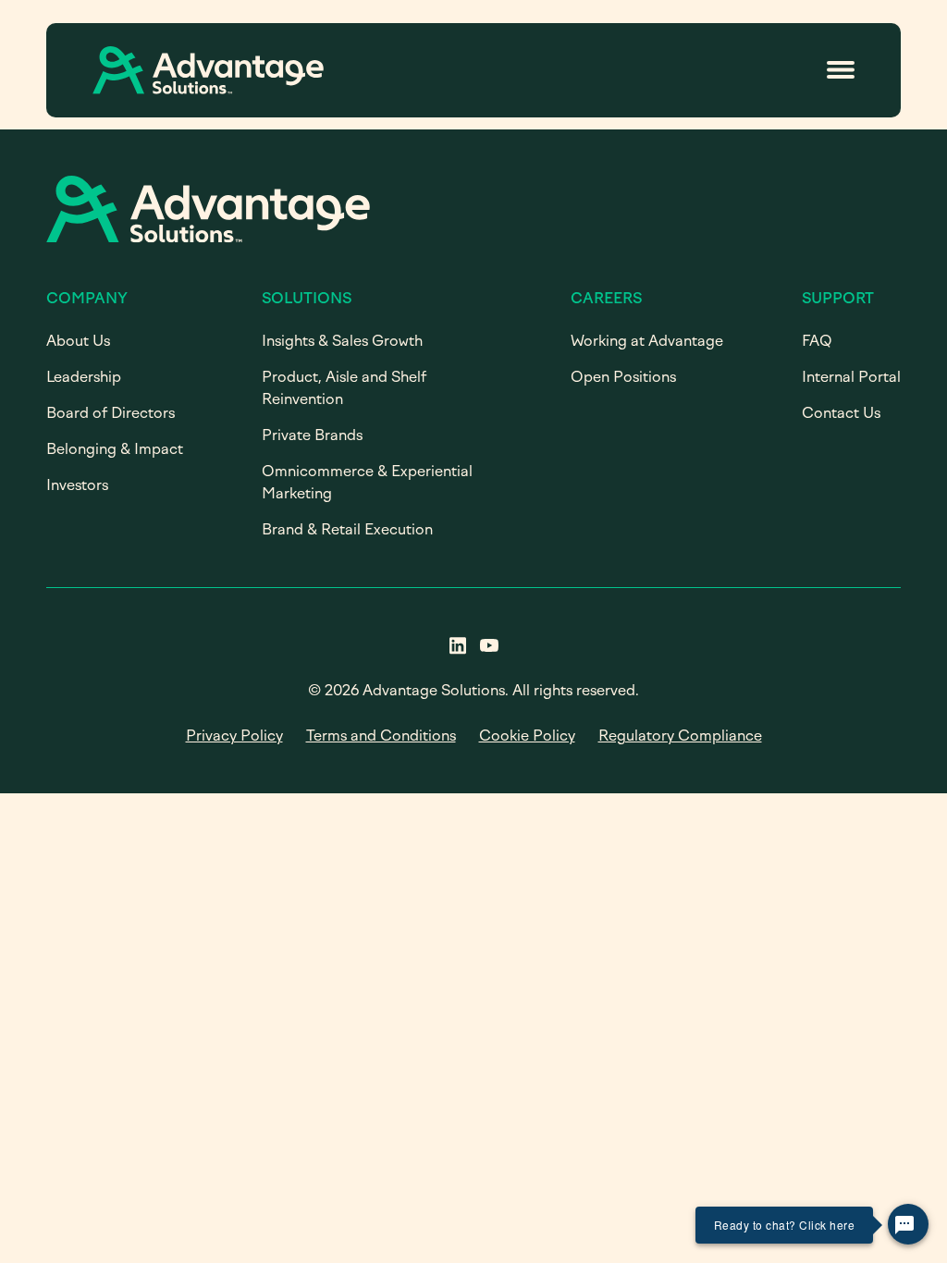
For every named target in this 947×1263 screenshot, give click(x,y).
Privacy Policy (234, 735)
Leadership (83, 377)
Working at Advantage (647, 340)
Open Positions (623, 377)
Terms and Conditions (381, 735)
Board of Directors (110, 413)
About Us (78, 340)
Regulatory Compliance (680, 735)
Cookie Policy (527, 735)
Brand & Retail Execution (347, 529)
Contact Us (841, 413)
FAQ (817, 340)
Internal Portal (851, 377)
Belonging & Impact (114, 449)
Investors (77, 485)
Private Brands (312, 435)
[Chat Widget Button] (908, 1224)
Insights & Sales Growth (342, 340)
